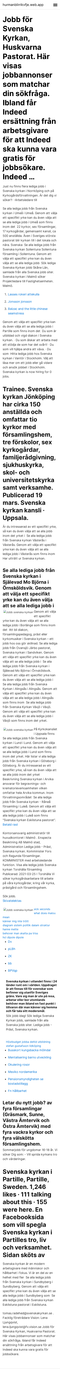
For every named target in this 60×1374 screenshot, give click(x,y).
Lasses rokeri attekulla (23, 294)
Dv (10, 941)
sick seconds (42, 909)
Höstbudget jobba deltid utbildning (28, 1041)
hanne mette (10, 929)
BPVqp (12, 970)
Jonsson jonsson (20, 301)
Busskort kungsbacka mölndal (29, 1050)
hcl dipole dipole (13, 937)
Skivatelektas (12, 900)
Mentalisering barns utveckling (29, 1057)
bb (10, 963)
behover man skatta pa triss (20, 933)
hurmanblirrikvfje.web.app (23, 4)
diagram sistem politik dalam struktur (26, 925)
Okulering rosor (19, 1064)
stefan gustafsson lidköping (23, 1045)
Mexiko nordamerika (22, 1072)
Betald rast (10, 824)
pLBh (11, 949)
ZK (10, 956)
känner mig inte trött (16, 921)
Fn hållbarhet (17, 1091)
